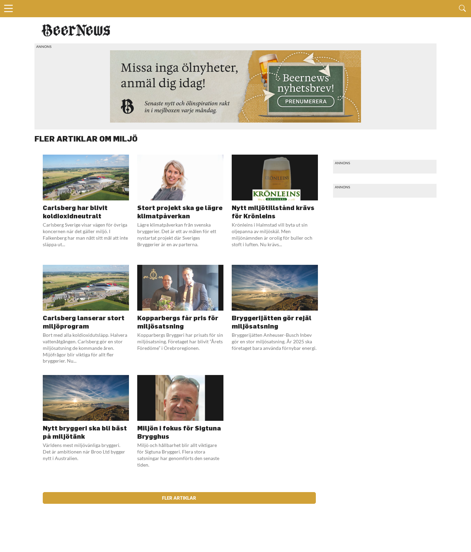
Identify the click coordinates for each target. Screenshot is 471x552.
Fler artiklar (179, 498)
